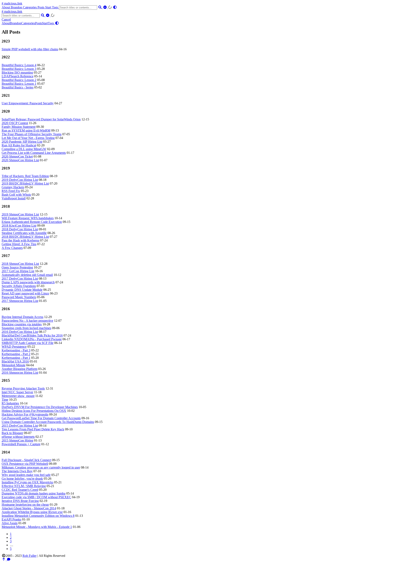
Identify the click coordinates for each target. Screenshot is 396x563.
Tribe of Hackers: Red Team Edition (25, 176)
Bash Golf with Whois (16, 194)
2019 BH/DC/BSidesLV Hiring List (25, 183)
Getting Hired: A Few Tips (19, 244)
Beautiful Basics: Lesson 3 (19, 69)
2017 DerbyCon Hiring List (20, 278)
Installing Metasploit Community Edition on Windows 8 (38, 515)
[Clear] (105, 7)
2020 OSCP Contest (15, 123)
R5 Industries (10, 403)
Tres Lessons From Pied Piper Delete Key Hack (33, 429)
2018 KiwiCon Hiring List (19, 225)
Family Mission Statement (18, 126)
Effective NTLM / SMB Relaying (24, 486)
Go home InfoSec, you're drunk (22, 478)
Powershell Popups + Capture (21, 444)
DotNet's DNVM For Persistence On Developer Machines (40, 407)
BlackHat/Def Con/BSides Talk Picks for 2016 (32, 335)
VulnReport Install (14, 198)
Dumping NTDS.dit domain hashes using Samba (33, 493)
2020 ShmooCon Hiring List (20, 160)
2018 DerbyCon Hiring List (20, 229)
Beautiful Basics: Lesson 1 (19, 83)
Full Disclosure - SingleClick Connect (26, 460)
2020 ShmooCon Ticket (17, 156)
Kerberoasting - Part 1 (16, 357)
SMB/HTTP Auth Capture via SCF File (27, 343)
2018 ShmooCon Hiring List (20, 263)
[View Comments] (9, 559)
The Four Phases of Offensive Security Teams (31, 134)
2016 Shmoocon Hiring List (20, 372)
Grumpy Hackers (13, 187)
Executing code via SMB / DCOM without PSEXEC (36, 497)
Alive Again (10, 523)
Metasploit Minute (13, 365)
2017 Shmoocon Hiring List (20, 301)
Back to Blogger (12, 433)
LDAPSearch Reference (17, 76)
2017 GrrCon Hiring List (18, 271)
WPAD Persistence (14, 346)
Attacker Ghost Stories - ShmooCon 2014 (29, 508)
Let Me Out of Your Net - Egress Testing (28, 138)
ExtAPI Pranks (11, 519)
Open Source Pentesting (17, 267)
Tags (55, 7)
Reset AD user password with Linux (25, 293)
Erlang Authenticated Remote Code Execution (32, 222)
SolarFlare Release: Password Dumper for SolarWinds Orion (41, 119)
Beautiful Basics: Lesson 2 (19, 80)
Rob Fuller (29, 555)
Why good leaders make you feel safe (26, 475)
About (6, 7)
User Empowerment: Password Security (28, 103)
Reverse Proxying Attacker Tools (23, 388)
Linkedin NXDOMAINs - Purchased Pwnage (32, 339)
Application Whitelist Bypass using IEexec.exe (32, 512)
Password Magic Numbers (19, 297)
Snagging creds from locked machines (26, 328)
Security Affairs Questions (19, 286)
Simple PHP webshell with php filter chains (30, 49)
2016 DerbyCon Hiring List (20, 331)
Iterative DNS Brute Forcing (20, 501)
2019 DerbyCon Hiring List (20, 179)
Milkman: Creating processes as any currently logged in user (41, 467)
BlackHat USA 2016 (15, 361)
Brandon (17, 7)
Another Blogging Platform (19, 369)
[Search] (100, 7)
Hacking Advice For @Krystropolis (25, 414)
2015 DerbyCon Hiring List (20, 425)
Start (48, 7)
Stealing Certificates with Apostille (24, 233)
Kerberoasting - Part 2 (16, 354)
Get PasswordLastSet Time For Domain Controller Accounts (41, 418)
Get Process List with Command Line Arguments (34, 152)
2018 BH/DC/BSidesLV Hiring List (25, 236)
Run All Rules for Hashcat (19, 145)
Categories (30, 7)
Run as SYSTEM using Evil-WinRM (26, 130)
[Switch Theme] (115, 7)
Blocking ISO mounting (17, 72)
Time (5, 399)
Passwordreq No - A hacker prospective (27, 320)
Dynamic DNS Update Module (22, 289)
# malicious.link (12, 3)
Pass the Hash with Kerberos (20, 240)
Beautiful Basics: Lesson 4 (19, 65)
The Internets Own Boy (17, 471)
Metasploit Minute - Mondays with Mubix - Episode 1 (37, 527)
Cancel (6, 19)
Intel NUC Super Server (17, 392)
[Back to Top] (4, 559)
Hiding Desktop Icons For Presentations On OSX (34, 410)
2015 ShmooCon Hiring (17, 440)
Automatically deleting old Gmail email (27, 275)
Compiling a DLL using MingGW (24, 149)
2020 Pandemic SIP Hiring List (22, 141)
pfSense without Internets (18, 436)
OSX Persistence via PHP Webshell (25, 463)
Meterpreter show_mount (18, 396)
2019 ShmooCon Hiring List (20, 214)
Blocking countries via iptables (22, 324)
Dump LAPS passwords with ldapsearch (28, 282)
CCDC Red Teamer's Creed (20, 489)
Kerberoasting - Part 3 (16, 350)
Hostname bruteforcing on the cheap (25, 504)
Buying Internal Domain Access (22, 317)
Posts (41, 7)
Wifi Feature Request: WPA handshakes (28, 218)
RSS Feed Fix (11, 191)
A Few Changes (12, 248)
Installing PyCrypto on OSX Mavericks (27, 482)
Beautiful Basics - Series (17, 87)
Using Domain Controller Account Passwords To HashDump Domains (48, 422)
